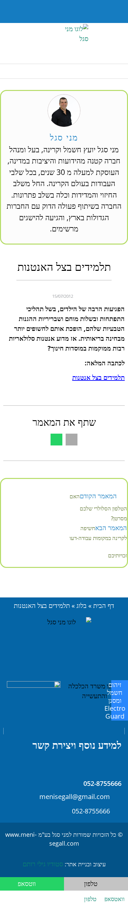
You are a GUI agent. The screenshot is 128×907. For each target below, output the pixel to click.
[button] (49, 11)
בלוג (81, 605)
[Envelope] (34, 11)
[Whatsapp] (18, 11)
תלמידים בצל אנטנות (98, 377)
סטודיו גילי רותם (43, 863)
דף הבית (103, 605)
